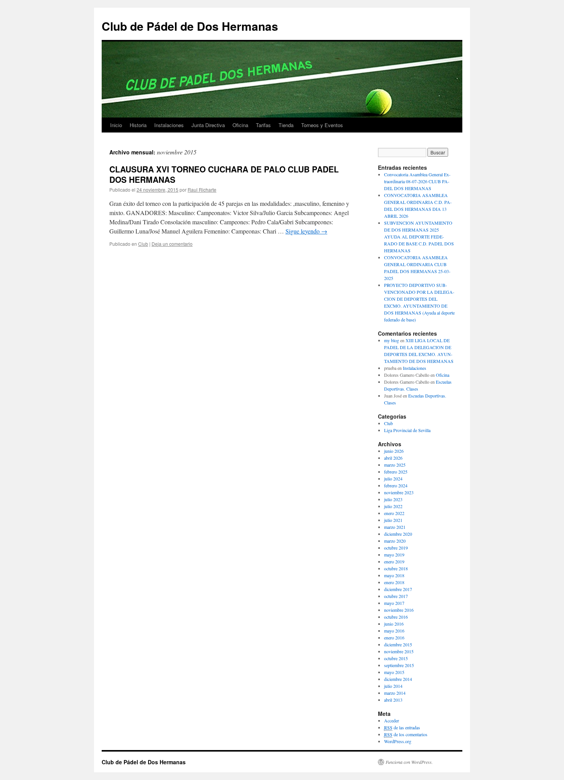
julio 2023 (393, 499)
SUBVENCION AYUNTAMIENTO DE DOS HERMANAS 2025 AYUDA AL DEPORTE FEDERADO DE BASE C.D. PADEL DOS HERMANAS (419, 236)
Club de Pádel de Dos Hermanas (190, 26)
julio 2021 (393, 520)
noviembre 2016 (399, 610)
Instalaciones (169, 125)
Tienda (286, 125)
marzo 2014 (395, 693)
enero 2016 (394, 637)
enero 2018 (394, 582)
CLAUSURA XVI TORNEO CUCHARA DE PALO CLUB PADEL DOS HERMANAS (224, 174)
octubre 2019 (396, 548)
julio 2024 (393, 478)
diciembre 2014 (398, 679)
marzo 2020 (395, 541)
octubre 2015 (396, 658)
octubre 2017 (396, 596)
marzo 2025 (395, 465)
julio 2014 (393, 686)
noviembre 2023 (399, 492)
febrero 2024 (395, 485)
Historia (138, 125)
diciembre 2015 (398, 644)
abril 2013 (393, 700)
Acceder (391, 720)
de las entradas (402, 727)
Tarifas (263, 125)
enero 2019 (394, 561)
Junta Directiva (208, 125)
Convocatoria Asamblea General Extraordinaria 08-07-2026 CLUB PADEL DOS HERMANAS (417, 181)
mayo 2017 (394, 603)
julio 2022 (393, 506)
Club (143, 243)
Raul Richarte (202, 189)
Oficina (240, 125)
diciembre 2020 (398, 534)
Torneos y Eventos (322, 125)
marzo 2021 (395, 527)
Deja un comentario (172, 243)
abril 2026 (393, 458)
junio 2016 (394, 624)
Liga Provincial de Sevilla (407, 430)
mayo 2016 (394, 631)
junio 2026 (394, 451)
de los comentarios (405, 734)
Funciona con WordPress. (409, 762)
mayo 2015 (394, 672)
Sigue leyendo (306, 231)
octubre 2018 (396, 568)
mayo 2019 (394, 554)
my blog (391, 340)
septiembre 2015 (399, 665)
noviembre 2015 (399, 651)
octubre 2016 (396, 617)
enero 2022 (394, 513)
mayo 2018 (394, 575)
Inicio (116, 125)
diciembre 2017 (398, 589)
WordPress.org (397, 741)
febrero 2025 (395, 472)
